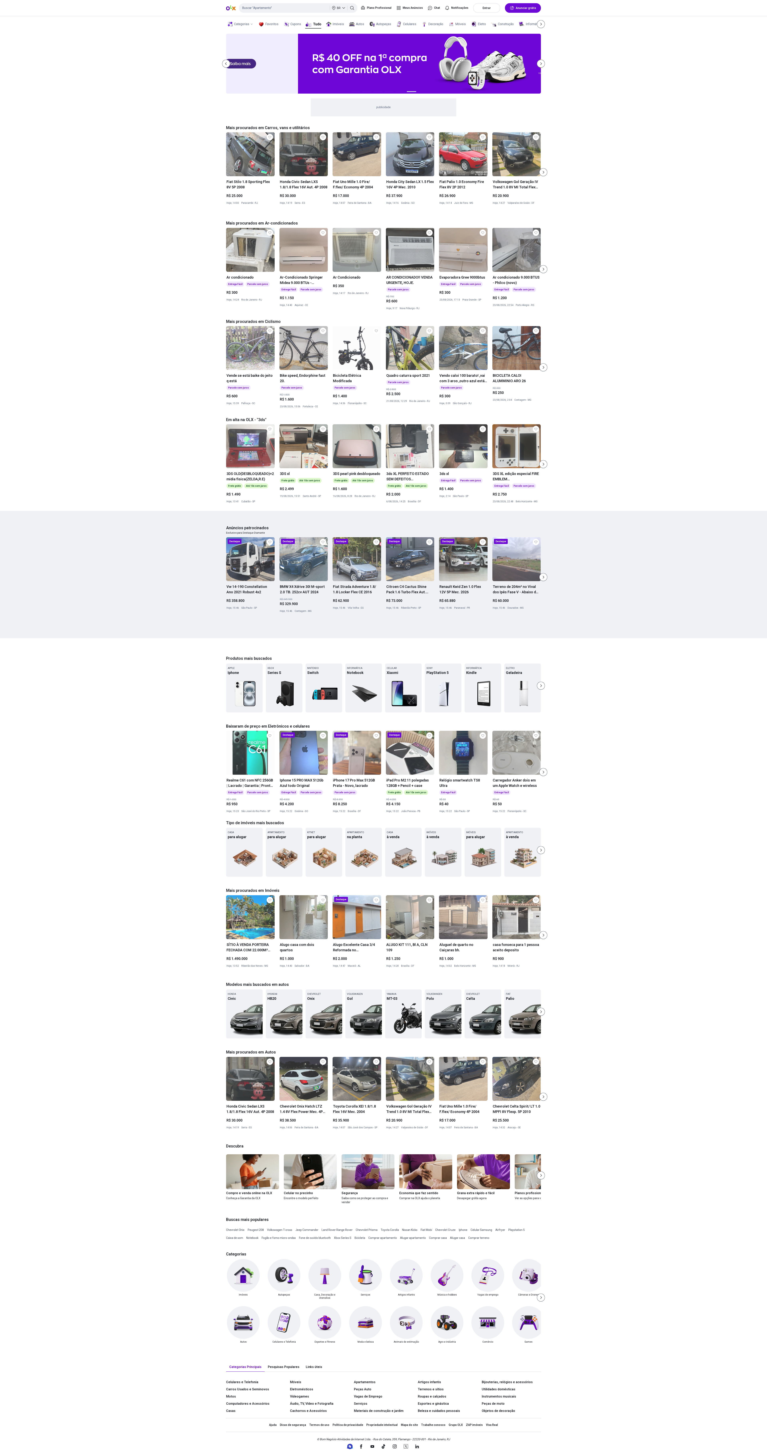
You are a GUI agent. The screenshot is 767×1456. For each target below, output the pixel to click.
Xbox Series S (342, 1237)
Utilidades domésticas (498, 1389)
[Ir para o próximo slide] (543, 172)
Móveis (460, 24)
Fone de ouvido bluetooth (315, 1237)
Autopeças (383, 24)
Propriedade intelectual (382, 1424)
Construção (506, 24)
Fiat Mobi (426, 1229)
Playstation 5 (516, 1229)
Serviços (360, 1404)
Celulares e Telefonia (242, 1382)
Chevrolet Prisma (367, 1229)
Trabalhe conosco (433, 1424)
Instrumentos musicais (499, 1396)
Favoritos (271, 24)
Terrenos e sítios (431, 1389)
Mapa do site (409, 1424)
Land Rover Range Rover (337, 1229)
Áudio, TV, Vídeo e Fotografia (311, 1404)
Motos (231, 1396)
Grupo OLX (456, 1424)
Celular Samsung (481, 1229)
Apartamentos (365, 1382)
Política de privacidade (348, 1424)
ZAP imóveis (474, 1424)
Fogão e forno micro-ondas (279, 1237)
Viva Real (492, 1424)
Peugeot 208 (256, 1229)
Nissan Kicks (409, 1229)
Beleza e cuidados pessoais (439, 1411)
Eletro (482, 24)
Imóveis (338, 24)
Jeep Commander (306, 1229)
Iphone (463, 1229)
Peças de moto (493, 1404)
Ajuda (273, 1424)
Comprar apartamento (382, 1237)
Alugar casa (457, 1237)
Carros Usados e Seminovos (247, 1389)
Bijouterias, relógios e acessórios (507, 1382)
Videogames (299, 1396)
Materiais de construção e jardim (378, 1411)
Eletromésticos (301, 1389)
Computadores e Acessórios (247, 1404)
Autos (360, 24)
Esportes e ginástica (433, 1404)
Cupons (295, 24)
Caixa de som (234, 1237)
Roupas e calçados (432, 1396)
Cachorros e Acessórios (308, 1411)
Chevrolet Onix (235, 1229)
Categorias (241, 24)
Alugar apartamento (413, 1237)
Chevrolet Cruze (445, 1229)
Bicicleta (360, 1237)
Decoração (435, 24)
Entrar (487, 8)
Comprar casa (438, 1237)
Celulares (409, 24)
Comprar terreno (478, 1237)
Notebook (252, 1237)
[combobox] (298, 8)
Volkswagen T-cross (279, 1229)
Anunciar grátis (526, 8)
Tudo (317, 24)
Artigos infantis (429, 1382)
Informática (533, 24)
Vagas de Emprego (368, 1396)
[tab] (245, 1367)
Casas (230, 1411)
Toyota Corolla (390, 1229)
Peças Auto (362, 1389)
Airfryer (500, 1229)
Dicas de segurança (293, 1424)
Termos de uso (319, 1424)
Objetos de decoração (498, 1411)
